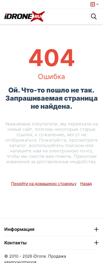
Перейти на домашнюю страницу (43, 183)
